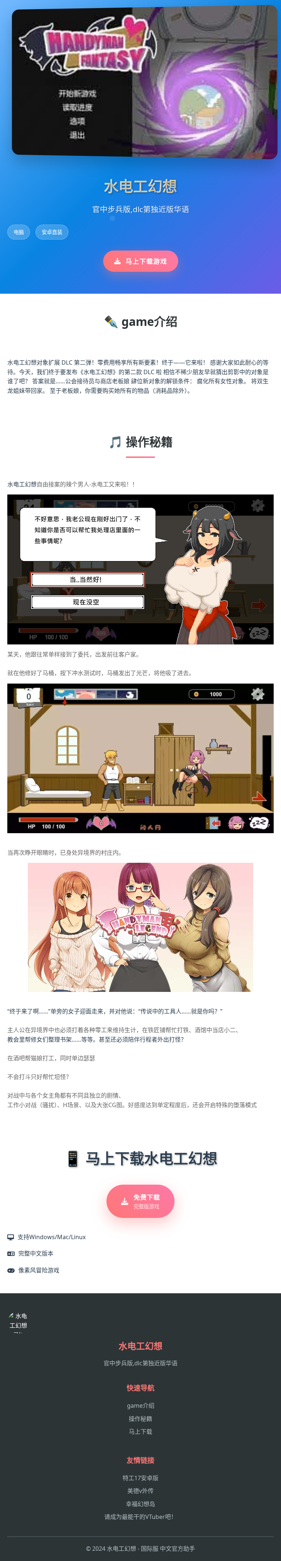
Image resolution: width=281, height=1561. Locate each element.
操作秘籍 (140, 1419)
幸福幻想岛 (140, 1504)
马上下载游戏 (146, 261)
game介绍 (140, 1406)
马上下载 (140, 1432)
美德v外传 (140, 1491)
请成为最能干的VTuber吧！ (140, 1517)
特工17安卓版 (140, 1478)
